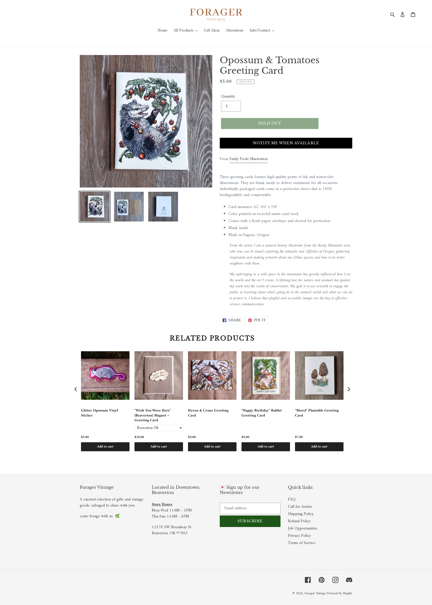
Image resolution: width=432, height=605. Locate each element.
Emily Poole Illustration (249, 159)
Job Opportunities (302, 528)
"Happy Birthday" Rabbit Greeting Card (262, 413)
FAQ (292, 499)
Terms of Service (301, 543)
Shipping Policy (301, 514)
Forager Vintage (315, 593)
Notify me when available (286, 143)
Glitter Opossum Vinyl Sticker (99, 413)
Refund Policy (299, 521)
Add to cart (105, 447)
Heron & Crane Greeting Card (208, 413)
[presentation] (75, 389)
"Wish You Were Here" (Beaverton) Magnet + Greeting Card (152, 415)
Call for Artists (300, 506)
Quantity (228, 97)
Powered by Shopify (339, 593)
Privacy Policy (299, 535)
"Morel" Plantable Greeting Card (317, 413)
